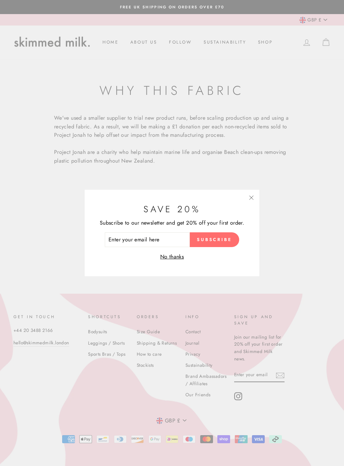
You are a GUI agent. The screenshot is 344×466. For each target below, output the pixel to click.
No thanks (172, 256)
